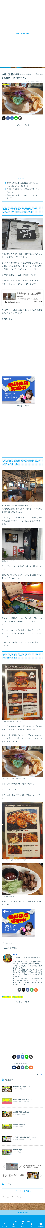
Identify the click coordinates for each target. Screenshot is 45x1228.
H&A (15, 954)
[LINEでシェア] (16, 118)
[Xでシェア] (4, 118)
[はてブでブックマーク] (12, 118)
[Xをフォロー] (23, 990)
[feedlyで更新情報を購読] (32, 990)
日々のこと (7, 997)
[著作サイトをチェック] (19, 990)
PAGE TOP (23, 1213)
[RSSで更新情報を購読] (36, 990)
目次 (19, 178)
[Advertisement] (22, 150)
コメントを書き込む (22, 1191)
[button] (20, 118)
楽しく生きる (18, 997)
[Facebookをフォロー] (27, 990)
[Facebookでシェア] (8, 118)
